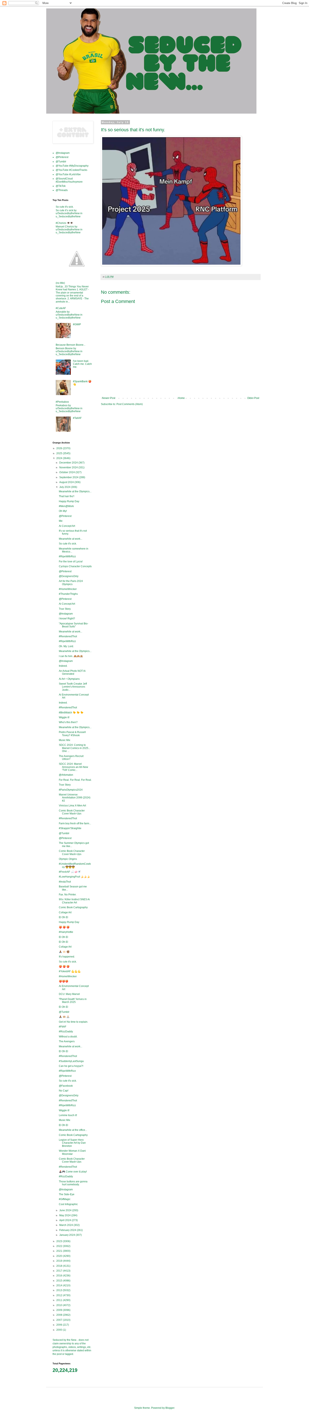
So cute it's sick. (65, 206)
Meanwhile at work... (70, 538)
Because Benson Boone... (70, 344)
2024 (59, 458)
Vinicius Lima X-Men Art (72, 805)
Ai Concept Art (67, 525)
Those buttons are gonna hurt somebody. (73, 1183)
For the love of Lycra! (71, 561)
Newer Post (108, 398)
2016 (59, 1275)
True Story (65, 784)
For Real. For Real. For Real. (75, 779)
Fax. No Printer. (67, 894)
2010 (59, 1305)
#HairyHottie (66, 932)
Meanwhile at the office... (73, 1130)
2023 (59, 1241)
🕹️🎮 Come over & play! (73, 1171)
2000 (59, 1329)
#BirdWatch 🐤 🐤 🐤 (71, 712)
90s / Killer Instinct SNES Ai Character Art (74, 901)
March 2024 (66, 1225)
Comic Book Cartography (73, 907)
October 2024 (67, 472)
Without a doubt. (68, 1036)
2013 (59, 1290)
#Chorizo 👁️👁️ (64, 223)
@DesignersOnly (68, 576)
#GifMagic (64, 1199)
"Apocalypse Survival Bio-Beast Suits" (73, 625)
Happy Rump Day (69, 501)
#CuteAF (61, 308)
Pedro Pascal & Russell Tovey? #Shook (72, 734)
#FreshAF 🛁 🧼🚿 (70, 871)
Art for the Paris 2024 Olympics (71, 583)
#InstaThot (65, 881)
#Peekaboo (62, 401)
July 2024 (65, 487)
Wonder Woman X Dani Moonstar (72, 1152)
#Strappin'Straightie (70, 828)
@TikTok (61, 186)
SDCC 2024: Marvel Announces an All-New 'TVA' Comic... (73, 766)
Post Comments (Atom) (129, 404)
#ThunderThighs (68, 593)
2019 (59, 1260)
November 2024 (68, 467)
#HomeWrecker (68, 589)
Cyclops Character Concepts (75, 566)
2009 (59, 1310)
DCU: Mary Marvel (69, 994)
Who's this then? (68, 722)
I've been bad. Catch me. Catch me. (82, 364)
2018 (59, 1265)
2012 (59, 1295)
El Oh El (63, 917)
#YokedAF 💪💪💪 (70, 971)
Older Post (253, 398)
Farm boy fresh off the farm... (75, 823)
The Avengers (67, 1041)
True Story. (65, 608)
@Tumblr (61, 161)
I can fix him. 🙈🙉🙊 (71, 656)
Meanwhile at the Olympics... (75, 491)
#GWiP (77, 324)
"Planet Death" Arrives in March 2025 (73, 1001)
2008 (59, 1314)
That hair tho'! (66, 496)
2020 (59, 1256)
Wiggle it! (64, 717)
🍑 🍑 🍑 (64, 927)
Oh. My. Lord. (66, 646)
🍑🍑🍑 (63, 981)
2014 (59, 1285)
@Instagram (63, 152)
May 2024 (65, 1215)
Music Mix (64, 740)
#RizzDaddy (66, 1031)
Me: (61, 520)
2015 (59, 1280)
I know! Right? (67, 618)
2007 (59, 1319)
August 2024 (66, 482)
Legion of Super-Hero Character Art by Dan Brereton (72, 1142)
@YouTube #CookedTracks (71, 170)
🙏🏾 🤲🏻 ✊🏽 (64, 951)
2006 (59, 1324)
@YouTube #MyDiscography (72, 165)
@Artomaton (66, 774)
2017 (59, 1270)
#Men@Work (66, 506)
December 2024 (68, 462)
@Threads (62, 190)
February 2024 (68, 1230)
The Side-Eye (66, 1194)
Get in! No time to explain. (73, 1021)
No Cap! (63, 1090)
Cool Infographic (68, 1204)
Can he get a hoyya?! (71, 1066)
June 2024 (65, 1210)
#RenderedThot (68, 636)
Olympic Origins (68, 859)
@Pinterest (62, 157)
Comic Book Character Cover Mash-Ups (72, 812)
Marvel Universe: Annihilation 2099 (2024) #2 (74, 797)
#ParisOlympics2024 (71, 789)
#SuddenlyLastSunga (71, 1061)
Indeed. (63, 665)
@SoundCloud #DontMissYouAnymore (69, 180)
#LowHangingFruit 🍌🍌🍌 (74, 876)
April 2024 (65, 1220)
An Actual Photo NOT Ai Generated (72, 672)
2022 (59, 1246)
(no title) (60, 282)
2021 (59, 1250)
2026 (59, 448)
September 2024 (69, 477)
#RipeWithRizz (67, 556)
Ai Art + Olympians (69, 678)
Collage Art (65, 912)
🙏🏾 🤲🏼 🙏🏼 (64, 1016)
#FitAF (62, 1026)
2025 (59, 453)
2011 (59, 1300)
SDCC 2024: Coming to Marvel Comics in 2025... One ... (74, 748)
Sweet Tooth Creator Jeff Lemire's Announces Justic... (73, 686)
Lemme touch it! (68, 1115)
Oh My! (63, 511)
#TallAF (77, 418)
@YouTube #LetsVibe (68, 174)
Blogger (169, 1407)
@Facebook (66, 1085)
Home (181, 398)
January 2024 (67, 1234)
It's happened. (67, 956)
